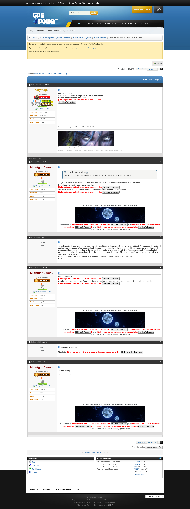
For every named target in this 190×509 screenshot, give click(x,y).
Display (158, 80)
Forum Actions (53, 31)
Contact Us (33, 490)
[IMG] (136, 467)
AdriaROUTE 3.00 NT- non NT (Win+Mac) (50, 74)
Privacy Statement (63, 490)
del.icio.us (35, 465)
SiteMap (46, 490)
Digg (33, 462)
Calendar (40, 31)
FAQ (31, 31)
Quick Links (68, 31)
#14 (160, 267)
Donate (144, 23)
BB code (137, 462)
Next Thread (102, 452)
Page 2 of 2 (142, 69)
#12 (160, 162)
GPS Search (112, 23)
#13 (160, 237)
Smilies (137, 464)
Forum (80, 23)
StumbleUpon (37, 469)
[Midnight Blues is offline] (42, 186)
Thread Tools (147, 80)
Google (34, 472)
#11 (160, 84)
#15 (160, 342)
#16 (160, 362)
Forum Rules (129, 23)
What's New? (95, 23)
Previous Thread (89, 452)
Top (160, 447)
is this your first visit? (50, 3)
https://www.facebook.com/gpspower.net (88, 48)
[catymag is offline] (42, 109)
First (151, 69)
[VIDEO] (137, 469)
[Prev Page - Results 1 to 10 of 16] (156, 69)
